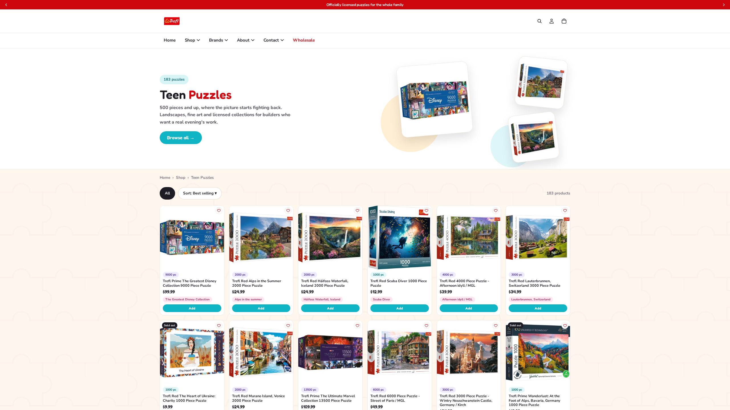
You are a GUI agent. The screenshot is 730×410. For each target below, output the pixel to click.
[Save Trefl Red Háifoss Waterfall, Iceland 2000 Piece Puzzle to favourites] (357, 210)
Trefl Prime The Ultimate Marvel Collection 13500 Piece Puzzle (328, 398)
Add (192, 308)
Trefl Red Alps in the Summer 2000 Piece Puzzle (256, 283)
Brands (216, 40)
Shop (190, 40)
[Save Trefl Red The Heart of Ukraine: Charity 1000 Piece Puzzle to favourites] (219, 325)
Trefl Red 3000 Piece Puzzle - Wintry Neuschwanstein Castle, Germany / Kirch (466, 400)
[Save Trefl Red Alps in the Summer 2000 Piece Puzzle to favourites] (288, 210)
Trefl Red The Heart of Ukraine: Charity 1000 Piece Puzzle (189, 398)
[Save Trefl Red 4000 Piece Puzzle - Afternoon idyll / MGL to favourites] (495, 210)
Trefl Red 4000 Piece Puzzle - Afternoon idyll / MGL (464, 283)
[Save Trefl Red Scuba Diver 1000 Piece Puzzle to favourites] (426, 210)
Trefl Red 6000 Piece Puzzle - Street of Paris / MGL (395, 398)
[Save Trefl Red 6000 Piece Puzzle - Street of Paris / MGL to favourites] (426, 325)
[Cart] (564, 21)
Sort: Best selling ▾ (200, 193)
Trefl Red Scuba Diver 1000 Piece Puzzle (398, 283)
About (243, 40)
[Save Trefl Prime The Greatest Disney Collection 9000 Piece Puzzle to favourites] (219, 210)
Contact (271, 40)
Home (170, 40)
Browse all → (180, 137)
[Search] (539, 21)
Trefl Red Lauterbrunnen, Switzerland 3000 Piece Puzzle (534, 283)
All (167, 193)
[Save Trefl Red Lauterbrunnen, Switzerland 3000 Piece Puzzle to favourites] (564, 210)
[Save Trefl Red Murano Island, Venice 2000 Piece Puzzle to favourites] (288, 325)
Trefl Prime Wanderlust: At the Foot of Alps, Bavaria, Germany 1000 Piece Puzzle (534, 400)
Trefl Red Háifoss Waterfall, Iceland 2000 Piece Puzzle (324, 283)
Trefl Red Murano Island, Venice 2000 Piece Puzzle (258, 398)
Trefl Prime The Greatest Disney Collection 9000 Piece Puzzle (189, 283)
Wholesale (304, 40)
